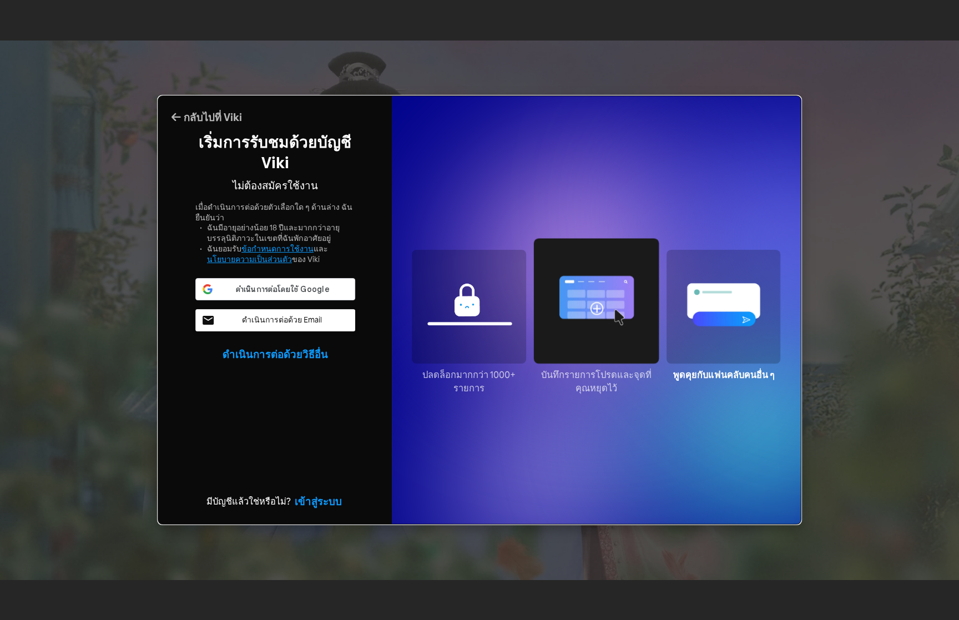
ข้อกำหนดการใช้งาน (277, 248)
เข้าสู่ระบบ (318, 501)
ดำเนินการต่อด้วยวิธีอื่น (275, 354)
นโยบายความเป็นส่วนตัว (249, 259)
